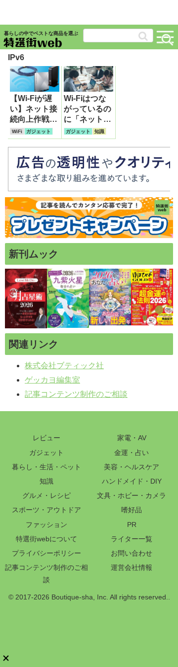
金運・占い (131, 452)
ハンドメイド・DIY (132, 481)
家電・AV (131, 438)
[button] (143, 36)
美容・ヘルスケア (131, 467)
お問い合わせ (131, 553)
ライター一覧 (131, 539)
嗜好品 (131, 510)
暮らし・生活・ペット (46, 467)
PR (131, 524)
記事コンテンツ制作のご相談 (76, 394)
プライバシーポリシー (46, 553)
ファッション (46, 524)
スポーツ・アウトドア (46, 510)
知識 (46, 481)
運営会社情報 (131, 567)
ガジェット (46, 452)
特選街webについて (46, 539)
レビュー (46, 438)
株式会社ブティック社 (64, 365)
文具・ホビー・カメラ (131, 495)
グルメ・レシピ (46, 495)
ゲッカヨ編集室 (52, 380)
